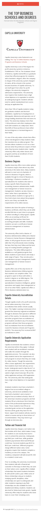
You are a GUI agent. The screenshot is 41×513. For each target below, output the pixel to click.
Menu (21, 4)
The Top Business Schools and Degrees (26, 509)
